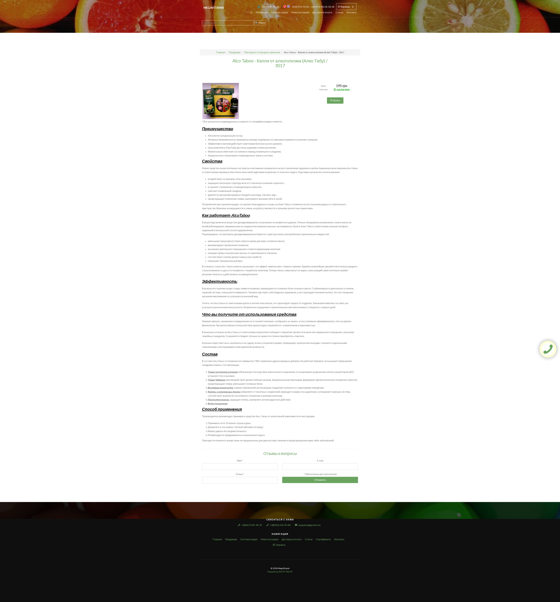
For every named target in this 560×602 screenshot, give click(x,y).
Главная (217, 539)
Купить (336, 100)
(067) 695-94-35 (270, 6)
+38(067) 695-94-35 (251, 525)
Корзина (280, 544)
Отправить (320, 479)
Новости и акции (300, 12)
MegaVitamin (213, 7)
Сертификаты (323, 539)
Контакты (351, 12)
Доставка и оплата (322, 12)
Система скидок (279, 12)
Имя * (240, 460)
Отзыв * (240, 474)
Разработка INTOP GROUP (280, 572)
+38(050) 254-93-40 (280, 525)
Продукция (262, 12)
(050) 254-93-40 (300, 6)
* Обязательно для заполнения (320, 474)
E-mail (320, 460)
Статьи (339, 12)
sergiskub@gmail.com (309, 525)
